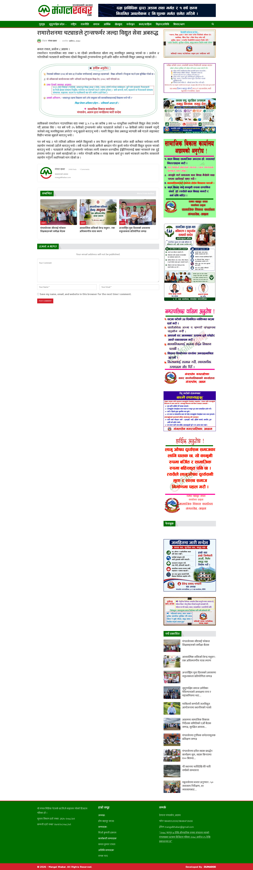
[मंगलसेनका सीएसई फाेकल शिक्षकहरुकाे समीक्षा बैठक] (58, 212)
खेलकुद (118, 24)
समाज (96, 24)
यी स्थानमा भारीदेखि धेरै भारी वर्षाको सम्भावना (196, 768)
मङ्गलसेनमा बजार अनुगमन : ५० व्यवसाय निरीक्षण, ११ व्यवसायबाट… (197, 786)
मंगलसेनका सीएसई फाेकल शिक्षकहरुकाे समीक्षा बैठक (196, 643)
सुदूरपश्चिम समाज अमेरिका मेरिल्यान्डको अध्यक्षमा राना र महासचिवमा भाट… (196, 692)
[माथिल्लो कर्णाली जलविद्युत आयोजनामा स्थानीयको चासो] (172, 708)
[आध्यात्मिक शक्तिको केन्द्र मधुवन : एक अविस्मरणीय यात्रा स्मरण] (98, 212)
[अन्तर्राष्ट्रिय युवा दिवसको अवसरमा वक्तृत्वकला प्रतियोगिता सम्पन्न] (137, 212)
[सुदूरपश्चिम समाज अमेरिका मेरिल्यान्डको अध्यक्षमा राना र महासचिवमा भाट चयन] (172, 692)
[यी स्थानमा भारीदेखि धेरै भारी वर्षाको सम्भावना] (172, 771)
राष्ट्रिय (73, 24)
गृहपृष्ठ (42, 24)
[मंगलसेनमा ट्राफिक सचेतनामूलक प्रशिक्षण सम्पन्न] (172, 740)
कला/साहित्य (145, 24)
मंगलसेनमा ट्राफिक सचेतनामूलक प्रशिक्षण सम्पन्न (199, 737)
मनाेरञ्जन (130, 24)
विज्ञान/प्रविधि (162, 24)
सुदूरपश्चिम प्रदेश (56, 24)
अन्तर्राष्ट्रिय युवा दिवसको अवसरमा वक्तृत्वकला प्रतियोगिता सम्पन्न (199, 674)
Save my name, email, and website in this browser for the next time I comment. (85, 294)
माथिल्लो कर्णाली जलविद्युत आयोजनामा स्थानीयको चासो (196, 706)
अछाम (43, 223)
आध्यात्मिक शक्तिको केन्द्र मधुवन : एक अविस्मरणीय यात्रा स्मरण (199, 659)
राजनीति (85, 24)
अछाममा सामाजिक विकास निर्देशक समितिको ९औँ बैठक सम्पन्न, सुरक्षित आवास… (196, 723)
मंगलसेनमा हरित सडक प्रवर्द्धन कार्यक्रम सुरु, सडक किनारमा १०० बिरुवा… (197, 755)
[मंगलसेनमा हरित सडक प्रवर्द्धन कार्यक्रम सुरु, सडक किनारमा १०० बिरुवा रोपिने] (172, 755)
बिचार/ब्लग (179, 24)
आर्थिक (107, 24)
